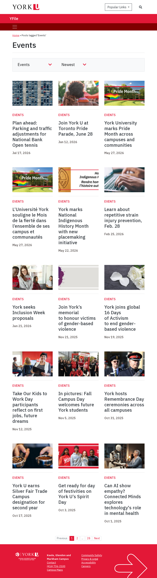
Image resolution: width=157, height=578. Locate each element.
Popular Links (117, 7)
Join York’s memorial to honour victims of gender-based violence (77, 318)
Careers (86, 566)
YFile (14, 18)
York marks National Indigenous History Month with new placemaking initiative (73, 226)
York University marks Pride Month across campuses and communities (120, 134)
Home (15, 35)
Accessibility (88, 562)
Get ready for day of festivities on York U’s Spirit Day (76, 493)
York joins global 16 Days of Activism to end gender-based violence (122, 318)
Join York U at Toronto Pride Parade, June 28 (75, 128)
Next (97, 538)
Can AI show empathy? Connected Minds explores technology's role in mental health (122, 499)
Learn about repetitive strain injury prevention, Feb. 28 (123, 217)
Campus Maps (55, 569)
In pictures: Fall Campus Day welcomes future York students (76, 401)
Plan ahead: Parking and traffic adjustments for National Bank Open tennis (32, 134)
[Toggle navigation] (15, 27)
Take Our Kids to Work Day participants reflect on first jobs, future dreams (29, 407)
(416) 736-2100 (56, 566)
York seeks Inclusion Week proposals (28, 312)
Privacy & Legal (89, 559)
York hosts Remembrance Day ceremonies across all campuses (124, 401)
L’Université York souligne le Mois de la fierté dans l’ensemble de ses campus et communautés (31, 223)
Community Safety (91, 555)
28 (88, 538)
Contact (51, 562)
